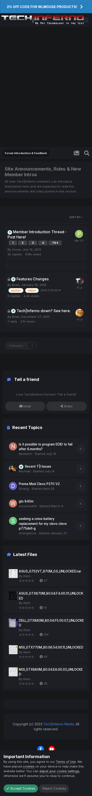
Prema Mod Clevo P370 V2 (39, 484)
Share (68, 406)
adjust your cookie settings (59, 771)
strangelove (27, 533)
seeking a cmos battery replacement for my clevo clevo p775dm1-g (43, 523)
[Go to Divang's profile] (13, 486)
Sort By (75, 217)
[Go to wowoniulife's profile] (13, 503)
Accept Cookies (22, 788)
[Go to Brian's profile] (79, 281)
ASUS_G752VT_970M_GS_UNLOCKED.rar (50, 571)
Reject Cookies (54, 788)
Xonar (16, 249)
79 (54, 243)
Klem (26, 576)
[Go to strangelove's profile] (13, 521)
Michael (24, 471)
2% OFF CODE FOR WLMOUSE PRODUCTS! (42, 7)
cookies (28, 766)
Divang (24, 488)
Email (26, 406)
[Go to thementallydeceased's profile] (79, 313)
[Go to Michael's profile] (13, 469)
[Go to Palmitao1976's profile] (79, 234)
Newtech (25, 454)
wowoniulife (28, 506)
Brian (16, 285)
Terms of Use (66, 761)
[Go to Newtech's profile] (13, 446)
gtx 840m (26, 501)
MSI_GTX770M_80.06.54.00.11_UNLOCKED (51, 647)
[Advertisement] (46, 87)
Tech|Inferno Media (58, 724)
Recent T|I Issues (38, 466)
